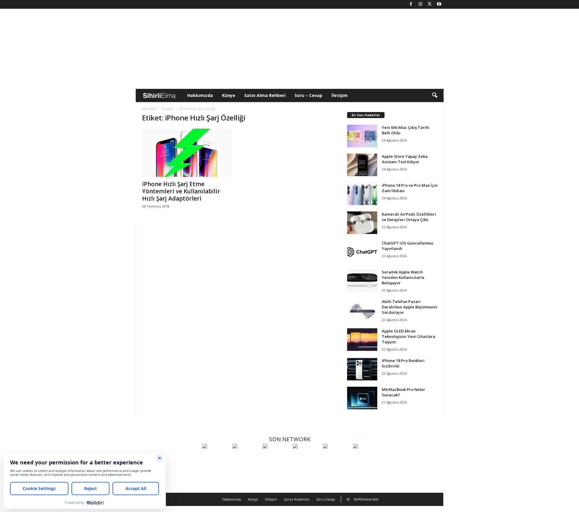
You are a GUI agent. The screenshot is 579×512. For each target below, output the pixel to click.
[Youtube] (439, 4)
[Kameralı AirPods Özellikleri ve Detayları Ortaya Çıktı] (362, 222)
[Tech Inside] (306, 457)
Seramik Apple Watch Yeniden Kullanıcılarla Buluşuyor (403, 277)
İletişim (339, 95)
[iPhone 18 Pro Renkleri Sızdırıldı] (362, 369)
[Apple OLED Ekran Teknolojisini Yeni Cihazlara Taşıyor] (362, 339)
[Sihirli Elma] (246, 457)
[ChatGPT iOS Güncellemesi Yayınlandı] (362, 251)
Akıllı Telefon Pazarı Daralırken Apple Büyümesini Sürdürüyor (409, 307)
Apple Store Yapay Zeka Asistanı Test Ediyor (405, 159)
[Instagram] (420, 4)
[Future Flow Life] (366, 457)
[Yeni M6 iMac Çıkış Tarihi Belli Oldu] (362, 136)
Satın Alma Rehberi (265, 95)
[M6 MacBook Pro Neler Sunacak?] (362, 398)
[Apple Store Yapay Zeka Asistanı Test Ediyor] (362, 165)
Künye (228, 95)
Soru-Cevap (325, 499)
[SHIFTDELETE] (215, 457)
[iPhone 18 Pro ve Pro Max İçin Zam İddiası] (362, 194)
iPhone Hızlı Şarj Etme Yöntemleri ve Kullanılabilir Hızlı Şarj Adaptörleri (181, 191)
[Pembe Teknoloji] (336, 457)
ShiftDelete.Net (366, 499)
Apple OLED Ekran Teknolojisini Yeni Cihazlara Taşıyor (408, 336)
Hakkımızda (200, 95)
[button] (434, 95)
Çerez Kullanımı (296, 499)
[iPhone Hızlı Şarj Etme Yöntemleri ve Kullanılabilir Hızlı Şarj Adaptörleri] (187, 153)
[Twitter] (429, 4)
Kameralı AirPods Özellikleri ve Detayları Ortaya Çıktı (409, 216)
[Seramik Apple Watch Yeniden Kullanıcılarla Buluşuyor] (362, 280)
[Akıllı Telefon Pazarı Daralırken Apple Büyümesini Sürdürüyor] (362, 310)
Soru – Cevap (308, 95)
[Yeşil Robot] (276, 457)
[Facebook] (411, 4)
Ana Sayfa (149, 109)
